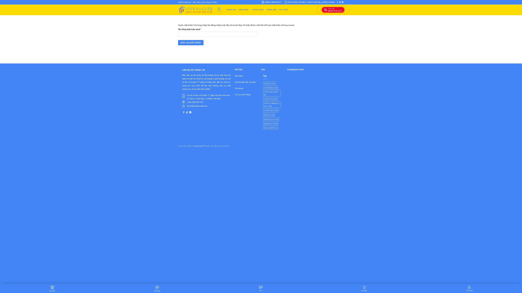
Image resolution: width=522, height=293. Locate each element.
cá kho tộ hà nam (270, 99)
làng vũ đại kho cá (271, 128)
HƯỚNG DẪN (271, 10)
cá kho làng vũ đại (271, 88)
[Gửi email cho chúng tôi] (340, 2)
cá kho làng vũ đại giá (271, 93)
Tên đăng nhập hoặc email (192, 29)
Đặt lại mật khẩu (191, 42)
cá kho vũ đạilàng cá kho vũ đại (271, 104)
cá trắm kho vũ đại (271, 110)
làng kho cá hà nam (271, 119)
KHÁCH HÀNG (258, 10)
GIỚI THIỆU (283, 10)
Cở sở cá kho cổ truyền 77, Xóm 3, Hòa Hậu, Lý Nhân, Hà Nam (311, 2)
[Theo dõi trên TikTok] (187, 112)
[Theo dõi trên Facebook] (337, 2)
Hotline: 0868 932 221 (273, 2)
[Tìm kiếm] (219, 10)
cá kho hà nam (269, 83)
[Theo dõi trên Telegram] (342, 2)
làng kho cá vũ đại (271, 123)
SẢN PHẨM (243, 10)
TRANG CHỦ (231, 10)
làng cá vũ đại (269, 115)
